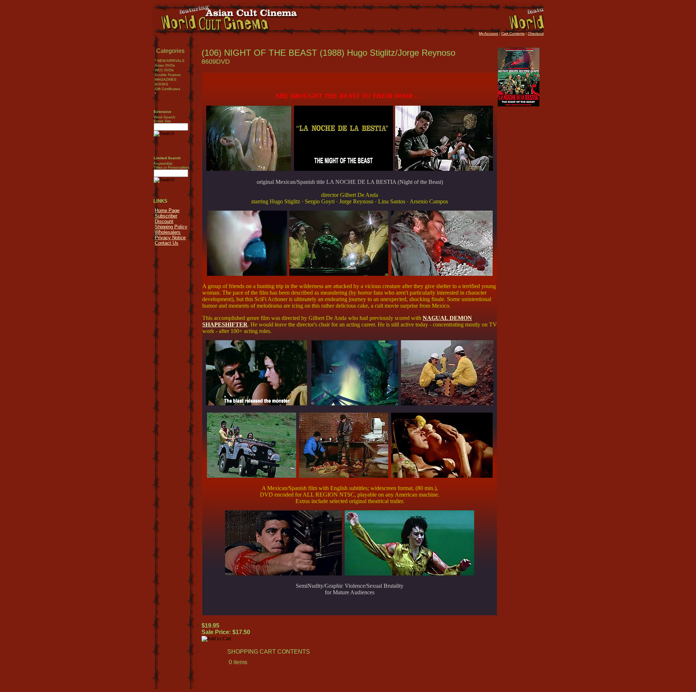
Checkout (536, 33)
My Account (488, 33)
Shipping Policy (171, 226)
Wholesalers (168, 232)
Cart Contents (513, 33)
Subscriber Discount (166, 218)
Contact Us (166, 243)
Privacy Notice (170, 237)
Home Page (167, 210)
